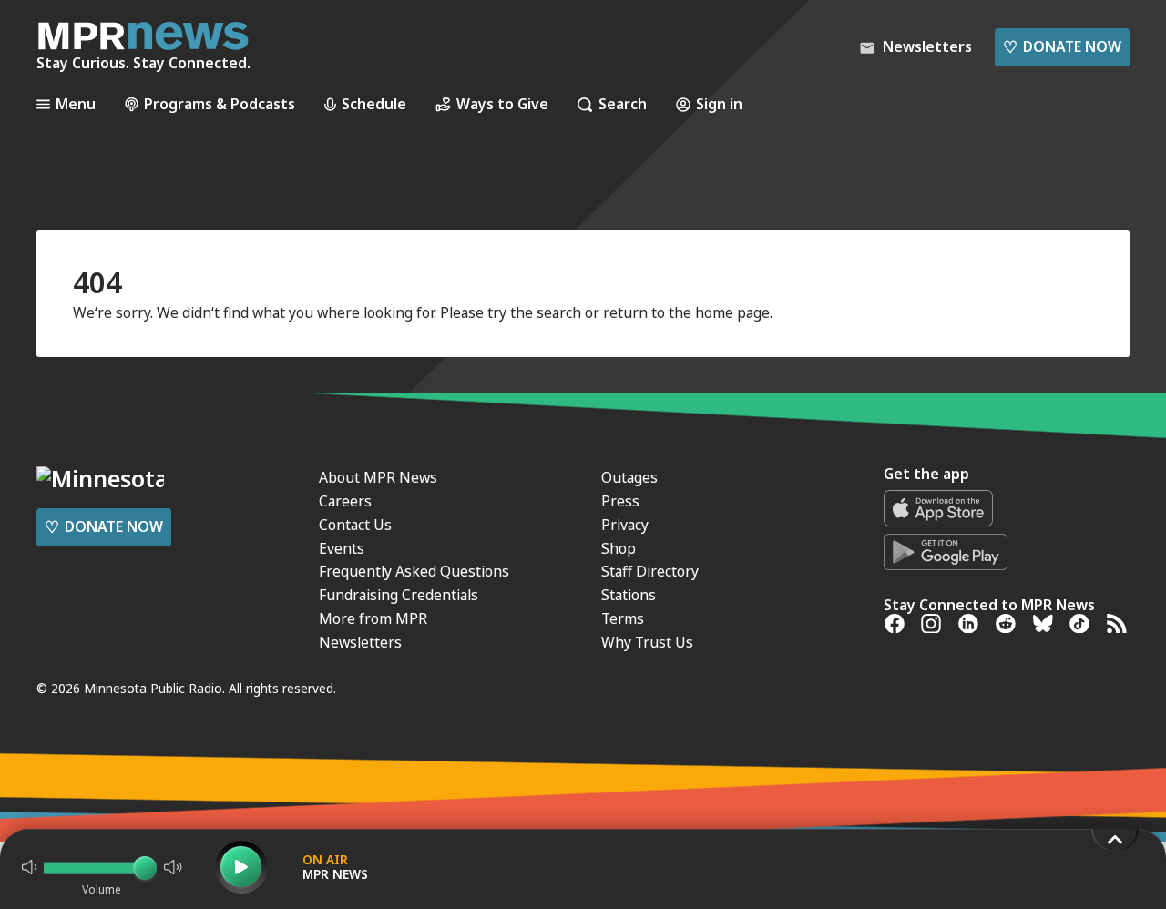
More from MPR (373, 618)
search (559, 312)
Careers (345, 501)
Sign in (719, 104)
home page (732, 312)
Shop (618, 548)
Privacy (625, 525)
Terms (622, 618)
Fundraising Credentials (398, 595)
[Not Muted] (29, 867)
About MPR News (378, 477)
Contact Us (355, 525)
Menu (76, 104)
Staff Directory (650, 571)
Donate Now (1062, 46)
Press (620, 501)
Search (622, 104)
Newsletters (360, 642)
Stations (628, 595)
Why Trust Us (647, 642)
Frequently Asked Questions (414, 571)
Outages (629, 477)
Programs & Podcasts (219, 104)
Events (341, 548)
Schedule (374, 104)
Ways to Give (502, 104)
